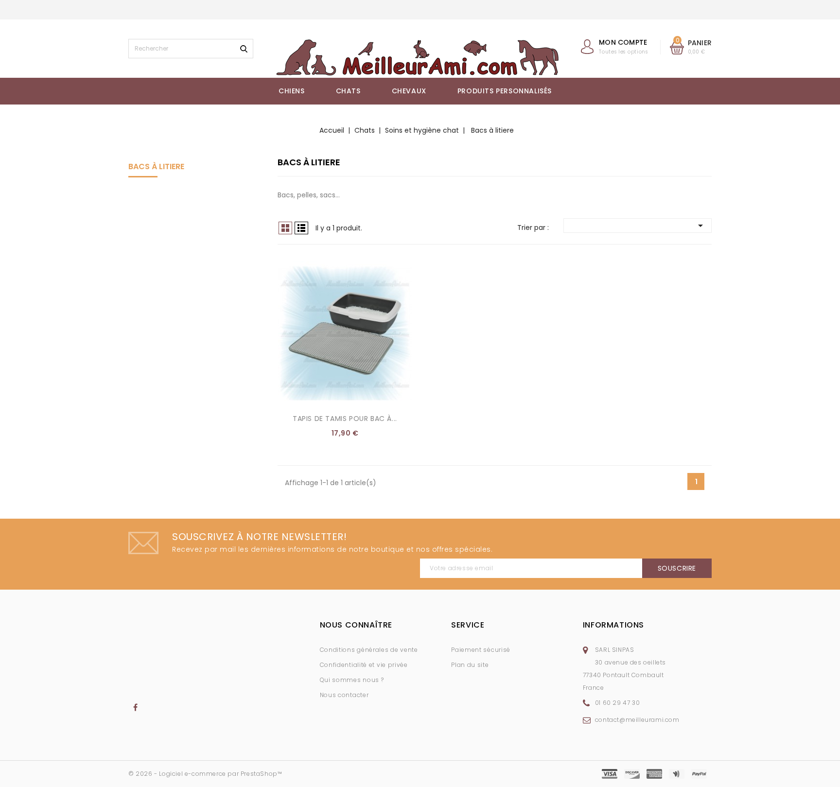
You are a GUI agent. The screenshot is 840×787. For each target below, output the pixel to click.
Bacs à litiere (156, 166)
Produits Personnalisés (504, 91)
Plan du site (470, 665)
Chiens (292, 91)
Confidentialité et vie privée (364, 665)
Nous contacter (344, 695)
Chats (348, 91)
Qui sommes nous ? (352, 680)
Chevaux (409, 91)
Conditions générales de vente (369, 650)
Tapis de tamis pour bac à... (345, 418)
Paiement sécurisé (480, 650)
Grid (285, 228)
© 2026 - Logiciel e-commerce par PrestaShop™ (205, 774)
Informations (613, 624)
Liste (301, 228)
